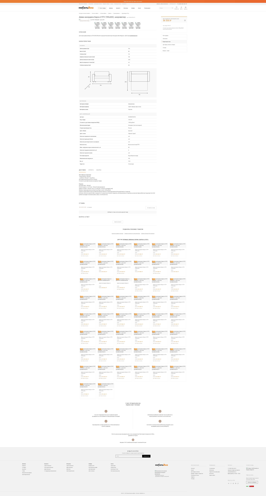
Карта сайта (212, 475)
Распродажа (147, 8)
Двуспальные (47, 469)
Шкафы (133, 8)
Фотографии (165, 35)
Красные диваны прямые (117, 233)
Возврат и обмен (106, 3)
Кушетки (24, 469)
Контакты (124, 3)
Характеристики (166, 41)
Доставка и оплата (98, 3)
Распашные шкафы (93, 467)
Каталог (193, 468)
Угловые (24, 467)
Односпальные (47, 465)
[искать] (172, 8)
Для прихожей (92, 469)
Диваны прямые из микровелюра (132, 233)
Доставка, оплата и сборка (169, 44)
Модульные (113, 467)
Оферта (193, 477)
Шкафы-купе (91, 465)
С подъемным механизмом (50, 471)
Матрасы (126, 8)
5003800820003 (133, 35)
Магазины (211, 470)
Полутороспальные (48, 467)
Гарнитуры (113, 465)
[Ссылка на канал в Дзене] (235, 483)
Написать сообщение (252, 482)
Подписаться (146, 456)
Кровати (118, 8)
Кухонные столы (114, 469)
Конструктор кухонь (115, 471)
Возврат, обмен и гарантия (197, 473)
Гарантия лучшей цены (214, 471)
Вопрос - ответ (166, 50)
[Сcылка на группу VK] (228, 483)
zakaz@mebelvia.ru (232, 471)
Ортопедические (26, 474)
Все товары (103, 8)
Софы (23, 471)
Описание (165, 38)
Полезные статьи (117, 3)
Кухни (139, 8)
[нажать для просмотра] (97, 24)
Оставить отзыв (151, 207)
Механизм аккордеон (27, 472)
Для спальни (91, 471)
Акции (112, 3)
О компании (91, 3)
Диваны (111, 8)
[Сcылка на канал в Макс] (233, 483)
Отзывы (164, 47)
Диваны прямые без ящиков (147, 233)
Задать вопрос (117, 221)
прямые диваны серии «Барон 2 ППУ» (136, 239)
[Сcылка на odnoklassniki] (231, 483)
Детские (68, 469)
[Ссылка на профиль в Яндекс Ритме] (238, 483)
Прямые (24, 465)
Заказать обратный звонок (162, 3)
